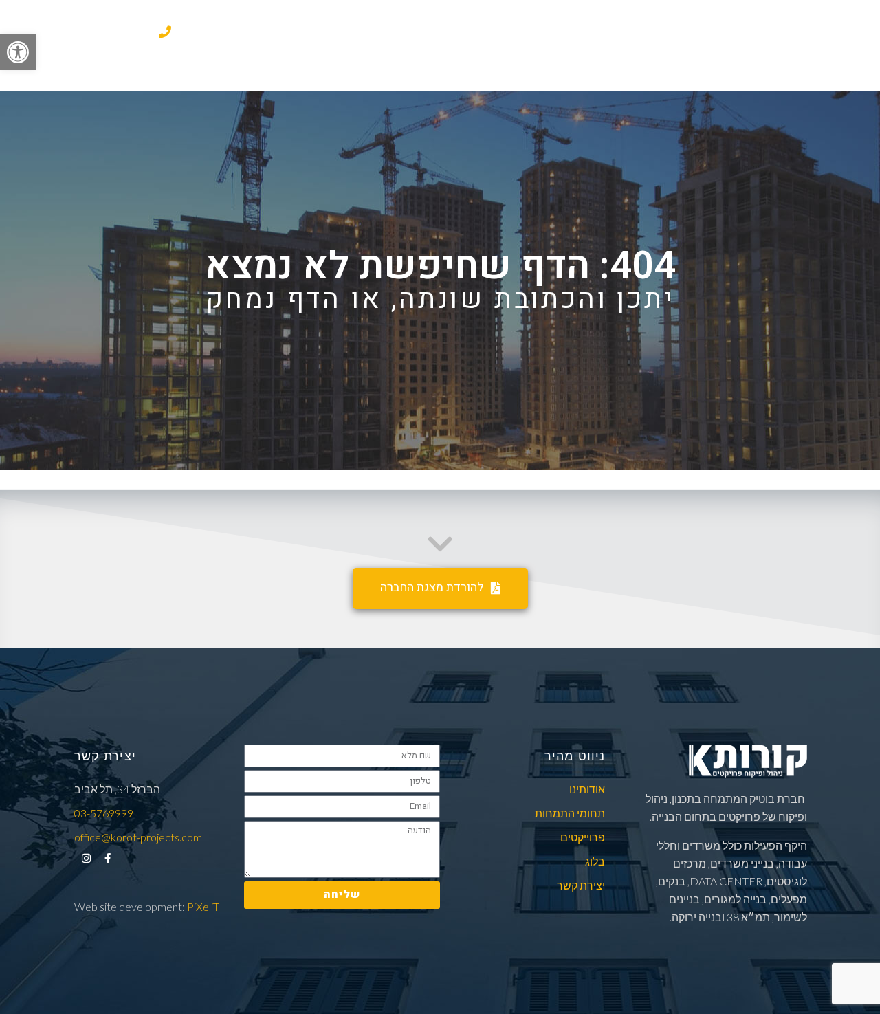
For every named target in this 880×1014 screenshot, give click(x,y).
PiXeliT (202, 906)
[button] (18, 52)
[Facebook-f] (107, 858)
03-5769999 (120, 33)
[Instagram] (86, 858)
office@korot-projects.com (138, 837)
